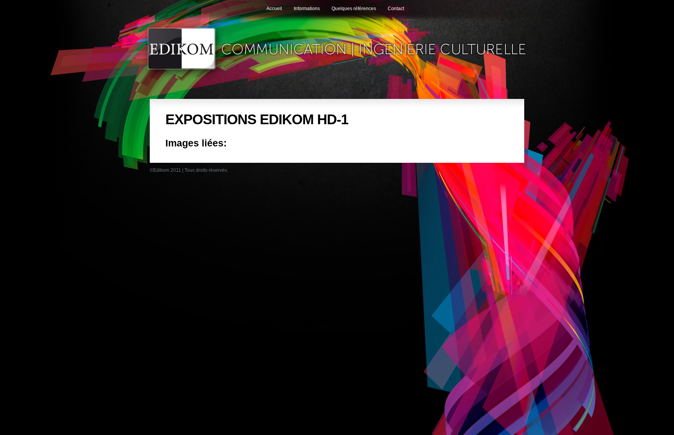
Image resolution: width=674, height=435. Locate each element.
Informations (307, 8)
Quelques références (354, 8)
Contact (396, 8)
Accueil (274, 8)
